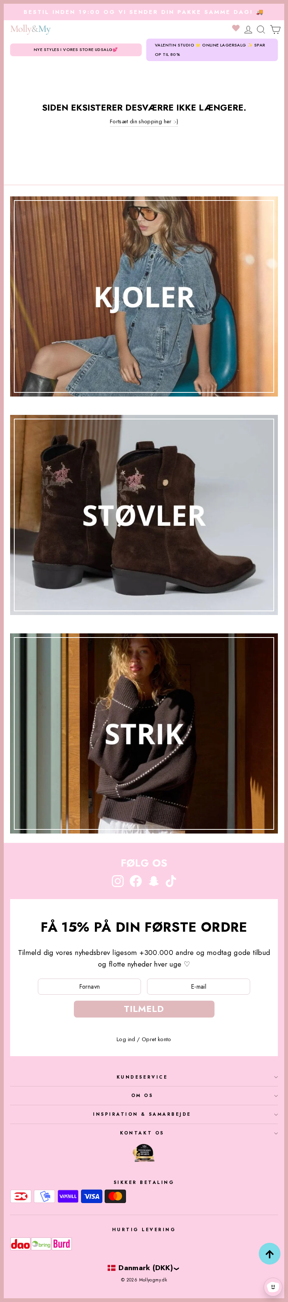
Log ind (126, 1039)
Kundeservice (142, 1077)
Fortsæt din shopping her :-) (144, 121)
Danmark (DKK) (145, 1267)
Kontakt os (142, 1133)
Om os (142, 1095)
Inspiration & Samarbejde (142, 1114)
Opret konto (156, 1039)
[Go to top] (269, 1254)
